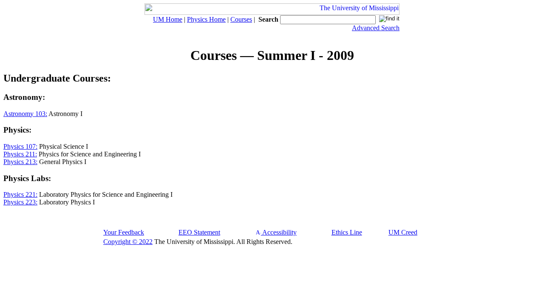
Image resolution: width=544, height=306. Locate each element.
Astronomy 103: (25, 113)
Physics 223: (20, 202)
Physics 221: (20, 194)
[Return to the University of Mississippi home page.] (272, 12)
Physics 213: (20, 161)
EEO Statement (199, 232)
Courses (241, 19)
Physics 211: (20, 154)
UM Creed (402, 232)
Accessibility (279, 232)
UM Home (167, 19)
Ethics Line (347, 232)
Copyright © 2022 (128, 241)
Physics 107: (20, 146)
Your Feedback (123, 232)
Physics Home (206, 19)
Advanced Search (376, 27)
